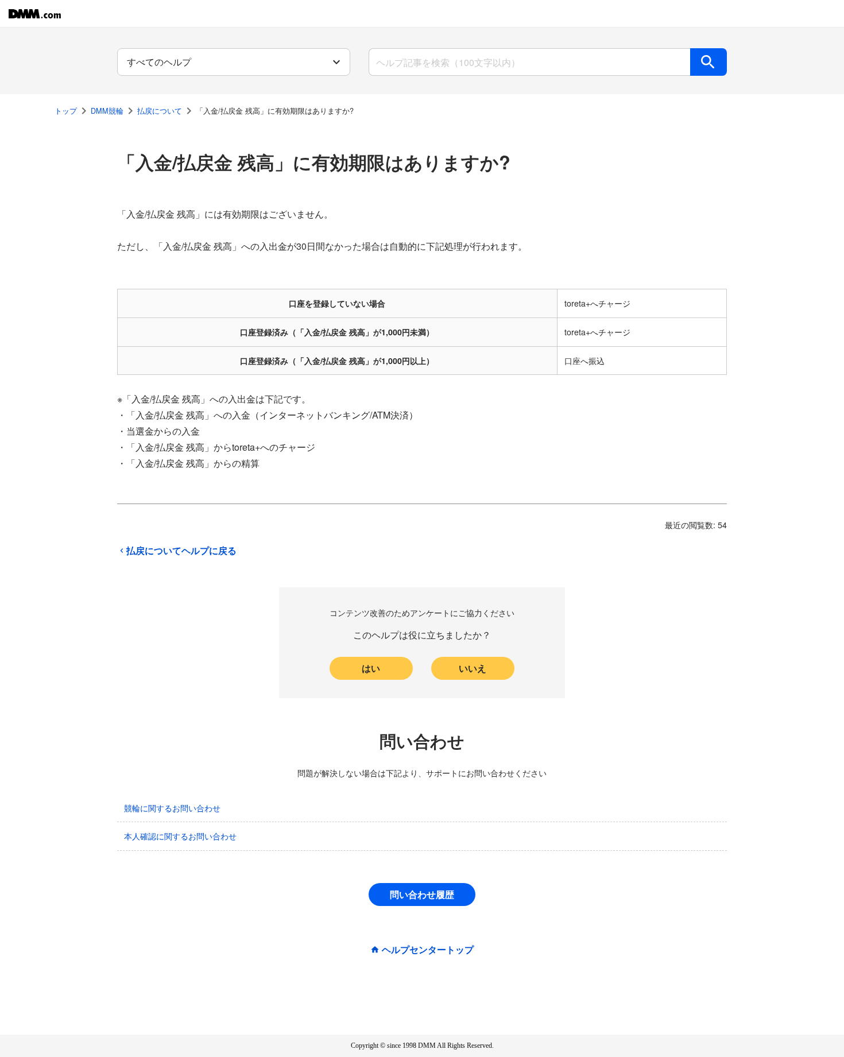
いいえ (472, 668)
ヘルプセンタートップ (428, 949)
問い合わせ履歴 (422, 894)
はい (371, 668)
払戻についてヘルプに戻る (181, 550)
